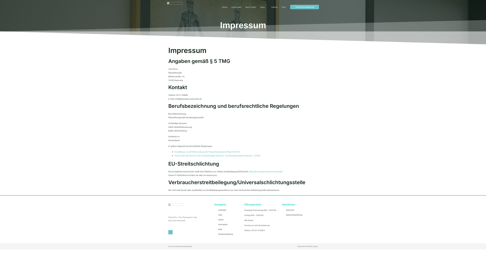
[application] (266, 7)
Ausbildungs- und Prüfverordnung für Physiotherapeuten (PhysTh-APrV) (207, 151)
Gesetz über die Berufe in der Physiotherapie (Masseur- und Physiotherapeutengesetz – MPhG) (217, 155)
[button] (304, 7)
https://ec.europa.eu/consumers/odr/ (265, 171)
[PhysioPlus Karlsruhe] (174, 6)
